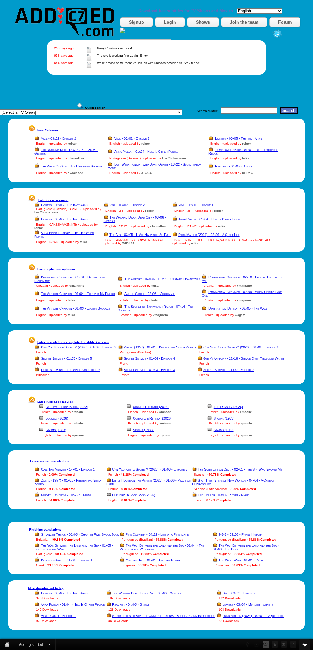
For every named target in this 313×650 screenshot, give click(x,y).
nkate (153, 300)
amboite (78, 411)
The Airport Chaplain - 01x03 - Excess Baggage (75, 308)
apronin (246, 423)
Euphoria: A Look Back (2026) (133, 495)
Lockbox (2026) (57, 418)
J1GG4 (146, 172)
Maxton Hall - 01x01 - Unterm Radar (153, 560)
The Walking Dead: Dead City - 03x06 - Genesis (146, 593)
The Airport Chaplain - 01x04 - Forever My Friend (78, 294)
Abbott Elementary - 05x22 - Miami (66, 495)
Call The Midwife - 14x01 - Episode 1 (68, 469)
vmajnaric (76, 285)
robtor (72, 143)
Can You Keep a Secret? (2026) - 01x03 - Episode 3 (149, 469)
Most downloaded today (45, 588)
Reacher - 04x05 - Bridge (233, 166)
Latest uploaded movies (55, 401)
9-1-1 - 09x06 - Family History (241, 534)
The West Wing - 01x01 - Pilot (241, 560)
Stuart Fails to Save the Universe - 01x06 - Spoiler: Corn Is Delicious (163, 616)
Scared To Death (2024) (151, 407)
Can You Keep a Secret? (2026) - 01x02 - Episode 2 (78, 347)
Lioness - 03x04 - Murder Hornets (248, 604)
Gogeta (240, 315)
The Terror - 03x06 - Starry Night (223, 495)
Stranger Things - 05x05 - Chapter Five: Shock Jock (80, 534)
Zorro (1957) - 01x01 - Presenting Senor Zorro (160, 347)
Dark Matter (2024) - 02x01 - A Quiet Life (209, 235)
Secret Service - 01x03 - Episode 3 (149, 370)
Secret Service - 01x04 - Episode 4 (149, 358)
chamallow (76, 158)
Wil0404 (128, 243)
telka (245, 158)
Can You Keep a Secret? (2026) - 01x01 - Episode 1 (240, 347)
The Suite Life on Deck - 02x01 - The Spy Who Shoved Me (240, 469)
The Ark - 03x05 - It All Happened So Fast (71, 166)
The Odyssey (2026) (228, 407)
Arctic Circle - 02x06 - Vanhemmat (149, 294)
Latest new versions (53, 200)
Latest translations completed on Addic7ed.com (73, 342)
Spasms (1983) (224, 418)
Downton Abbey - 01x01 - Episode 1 (66, 560)
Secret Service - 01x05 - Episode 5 (66, 358)
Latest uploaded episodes (56, 269)
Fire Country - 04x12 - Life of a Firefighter (158, 534)
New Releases (48, 130)
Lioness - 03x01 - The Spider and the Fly (70, 370)
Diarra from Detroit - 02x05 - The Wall (237, 308)
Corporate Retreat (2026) (152, 418)
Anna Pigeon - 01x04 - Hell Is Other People (146, 151)
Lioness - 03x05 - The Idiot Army (238, 138)
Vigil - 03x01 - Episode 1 (131, 138)
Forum (285, 22)
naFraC (247, 172)
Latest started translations (49, 461)
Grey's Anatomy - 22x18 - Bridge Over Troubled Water (243, 358)
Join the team (244, 22)
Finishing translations (45, 529)
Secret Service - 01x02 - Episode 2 (228, 370)
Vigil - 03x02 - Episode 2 (58, 138)
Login (170, 22)
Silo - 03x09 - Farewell (240, 593)
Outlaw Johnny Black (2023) (67, 407)
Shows (203, 22)
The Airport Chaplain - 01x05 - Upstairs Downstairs (162, 279)
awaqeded (75, 172)
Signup (136, 22)
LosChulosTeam (174, 158)
